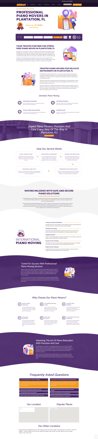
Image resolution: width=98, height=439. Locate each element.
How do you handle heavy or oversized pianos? (60, 393)
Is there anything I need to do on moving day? (60, 396)
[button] (33, 379)
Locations (53, 4)
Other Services (46, 4)
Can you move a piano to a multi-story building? (30, 379)
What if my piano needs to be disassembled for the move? (32, 395)
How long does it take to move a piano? (28, 392)
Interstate (40, 4)
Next (58, 37)
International (33, 4)
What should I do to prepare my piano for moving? (30, 389)
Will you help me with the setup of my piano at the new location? (62, 390)
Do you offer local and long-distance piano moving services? (63, 379)
